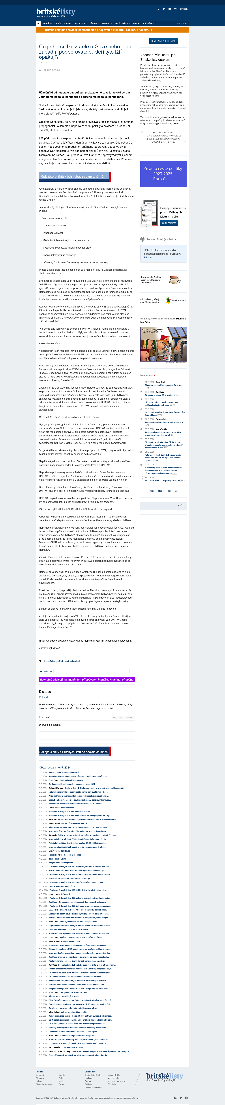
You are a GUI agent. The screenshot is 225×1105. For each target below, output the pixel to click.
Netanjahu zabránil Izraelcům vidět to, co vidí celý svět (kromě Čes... (78, 791)
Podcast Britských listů (160, 239)
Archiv (67, 23)
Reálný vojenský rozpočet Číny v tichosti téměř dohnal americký (77, 960)
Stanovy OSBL (114, 1075)
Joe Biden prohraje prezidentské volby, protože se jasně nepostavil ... (79, 956)
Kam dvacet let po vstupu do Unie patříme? (78, 1035)
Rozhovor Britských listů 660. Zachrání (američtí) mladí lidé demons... (80, 866)
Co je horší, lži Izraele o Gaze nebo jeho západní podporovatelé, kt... (78, 1023)
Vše (176, 490)
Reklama (88, 1084)
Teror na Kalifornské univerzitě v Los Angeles (68, 929)
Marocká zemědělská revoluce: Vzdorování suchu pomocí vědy (76, 984)
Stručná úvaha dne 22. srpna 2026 (162, 395)
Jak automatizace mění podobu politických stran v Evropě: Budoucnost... (80, 1015)
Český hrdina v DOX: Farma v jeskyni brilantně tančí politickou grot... (94, 788)
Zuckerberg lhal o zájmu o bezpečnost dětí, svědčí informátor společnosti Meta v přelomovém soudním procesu (163, 470)
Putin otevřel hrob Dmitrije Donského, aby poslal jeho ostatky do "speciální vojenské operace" (163, 457)
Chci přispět (169, 223)
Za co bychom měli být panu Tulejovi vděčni (78, 921)
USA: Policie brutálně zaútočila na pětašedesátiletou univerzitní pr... (78, 909)
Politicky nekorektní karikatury (163, 320)
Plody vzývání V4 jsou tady (71, 780)
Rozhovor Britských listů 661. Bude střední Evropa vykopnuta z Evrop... (80, 815)
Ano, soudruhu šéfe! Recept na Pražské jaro (164, 423)
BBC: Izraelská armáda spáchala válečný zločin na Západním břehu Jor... (80, 1019)
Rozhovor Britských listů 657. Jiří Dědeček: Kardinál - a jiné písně (78, 890)
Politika (62, 1078)
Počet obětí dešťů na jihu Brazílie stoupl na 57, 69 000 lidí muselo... (77, 843)
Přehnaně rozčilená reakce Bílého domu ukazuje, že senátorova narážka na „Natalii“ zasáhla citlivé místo (164, 445)
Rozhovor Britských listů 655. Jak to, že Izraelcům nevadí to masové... (80, 906)
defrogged (65, 894)
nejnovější (118, 717)
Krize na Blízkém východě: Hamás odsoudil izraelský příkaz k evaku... (79, 795)
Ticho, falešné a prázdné (72, 1047)
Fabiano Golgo (162, 419)
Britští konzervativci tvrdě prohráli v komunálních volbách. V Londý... (88, 835)
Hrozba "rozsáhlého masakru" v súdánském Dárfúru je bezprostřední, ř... (80, 968)
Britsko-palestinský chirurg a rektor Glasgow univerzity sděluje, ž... (78, 870)
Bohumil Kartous (56, 788)
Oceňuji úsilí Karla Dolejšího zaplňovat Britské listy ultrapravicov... (87, 964)
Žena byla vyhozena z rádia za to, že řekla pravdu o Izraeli (73, 1008)
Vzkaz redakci (114, 1078)
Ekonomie (40, 1078)
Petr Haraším (54, 1047)
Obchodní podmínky (93, 1087)
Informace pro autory (116, 1081)
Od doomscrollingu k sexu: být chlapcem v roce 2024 (72, 784)
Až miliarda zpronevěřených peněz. (64, 996)
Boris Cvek (53, 780)
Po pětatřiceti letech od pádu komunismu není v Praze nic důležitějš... (88, 819)
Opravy (88, 1081)
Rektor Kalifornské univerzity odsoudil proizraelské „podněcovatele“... (79, 1039)
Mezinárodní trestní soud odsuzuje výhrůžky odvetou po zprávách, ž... (79, 913)
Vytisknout (47, 671)
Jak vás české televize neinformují (64, 772)
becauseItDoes (67, 807)
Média (61, 1081)
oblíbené (130, 717)
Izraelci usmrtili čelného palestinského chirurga (69, 878)
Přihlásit (183, 8)
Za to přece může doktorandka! (73, 992)
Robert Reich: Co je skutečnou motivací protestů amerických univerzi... (80, 933)
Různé (61, 1084)
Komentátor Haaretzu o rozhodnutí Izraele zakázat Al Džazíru (75, 803)
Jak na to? (149, 257)
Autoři (136, 23)
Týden (151, 490)
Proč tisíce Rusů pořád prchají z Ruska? (165, 480)
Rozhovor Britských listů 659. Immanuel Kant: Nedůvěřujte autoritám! (80, 874)
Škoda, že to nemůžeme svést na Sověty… (163, 386)
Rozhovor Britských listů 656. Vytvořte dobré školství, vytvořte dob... (80, 898)
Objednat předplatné (163, 40)
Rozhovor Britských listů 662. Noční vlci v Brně (69, 811)
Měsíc (161, 490)
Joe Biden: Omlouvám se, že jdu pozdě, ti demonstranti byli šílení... (77, 902)
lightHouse (65, 850)
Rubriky (106, 23)
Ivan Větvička (161, 429)
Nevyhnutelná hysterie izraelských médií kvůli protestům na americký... (80, 988)
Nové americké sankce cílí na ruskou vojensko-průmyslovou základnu (79, 953)
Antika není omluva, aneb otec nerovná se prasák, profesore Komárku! (163, 433)
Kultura (39, 1081)
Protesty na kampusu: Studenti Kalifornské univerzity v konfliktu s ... (78, 1027)
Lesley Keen (54, 807)
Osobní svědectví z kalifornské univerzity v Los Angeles (73, 1031)
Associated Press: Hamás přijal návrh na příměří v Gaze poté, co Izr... (79, 776)
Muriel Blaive (54, 823)
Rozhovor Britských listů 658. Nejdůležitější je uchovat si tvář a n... (78, 882)
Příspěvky (148, 23)
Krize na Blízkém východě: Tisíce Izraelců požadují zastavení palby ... (79, 839)
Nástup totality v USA (70, 941)
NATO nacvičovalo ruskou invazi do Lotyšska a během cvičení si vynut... (80, 972)
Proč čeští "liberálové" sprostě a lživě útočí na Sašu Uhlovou (165, 413)
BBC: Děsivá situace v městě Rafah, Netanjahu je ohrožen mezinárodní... (80, 1000)
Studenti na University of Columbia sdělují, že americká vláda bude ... (78, 945)
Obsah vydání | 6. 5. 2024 (55, 767)
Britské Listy (165, 1077)
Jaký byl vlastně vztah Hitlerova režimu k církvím (81, 937)
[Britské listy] (75, 177)
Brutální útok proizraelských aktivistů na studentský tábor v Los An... (79, 1055)
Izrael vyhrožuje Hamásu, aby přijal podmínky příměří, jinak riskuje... (78, 831)
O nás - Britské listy (93, 1075)
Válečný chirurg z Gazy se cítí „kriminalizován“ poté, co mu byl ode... (78, 827)
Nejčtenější (146, 375)
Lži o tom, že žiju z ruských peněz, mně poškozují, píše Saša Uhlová (161, 403)
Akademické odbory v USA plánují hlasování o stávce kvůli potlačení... (79, 949)
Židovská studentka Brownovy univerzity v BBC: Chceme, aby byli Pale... (80, 1004)
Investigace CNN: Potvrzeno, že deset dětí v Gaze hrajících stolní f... (78, 980)
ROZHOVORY (80, 23)
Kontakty (88, 1078)
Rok (169, 490)
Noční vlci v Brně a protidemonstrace (65, 854)
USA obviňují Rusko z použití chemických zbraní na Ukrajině (75, 976)
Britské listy (57, 13)
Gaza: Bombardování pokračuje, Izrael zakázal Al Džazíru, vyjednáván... (80, 799)
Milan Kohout (54, 941)
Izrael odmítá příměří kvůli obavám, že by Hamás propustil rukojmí (77, 847)
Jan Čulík (53, 819)
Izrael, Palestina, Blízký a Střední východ (62, 661)
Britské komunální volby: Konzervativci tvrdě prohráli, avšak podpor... (79, 917)
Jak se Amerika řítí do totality (74, 1012)
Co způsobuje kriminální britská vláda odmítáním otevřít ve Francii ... (78, 1043)
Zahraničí (40, 1075)
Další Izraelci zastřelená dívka (62, 886)
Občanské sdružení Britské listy (66, 1098)
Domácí (62, 1075)
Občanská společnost (45, 1084)
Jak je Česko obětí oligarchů (61, 862)
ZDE (60, 648)
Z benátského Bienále (58, 858)
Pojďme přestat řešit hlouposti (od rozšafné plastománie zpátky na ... (101, 1051)
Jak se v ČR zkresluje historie (74, 823)
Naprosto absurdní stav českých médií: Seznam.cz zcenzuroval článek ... (80, 925)
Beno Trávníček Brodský (59, 1051)
